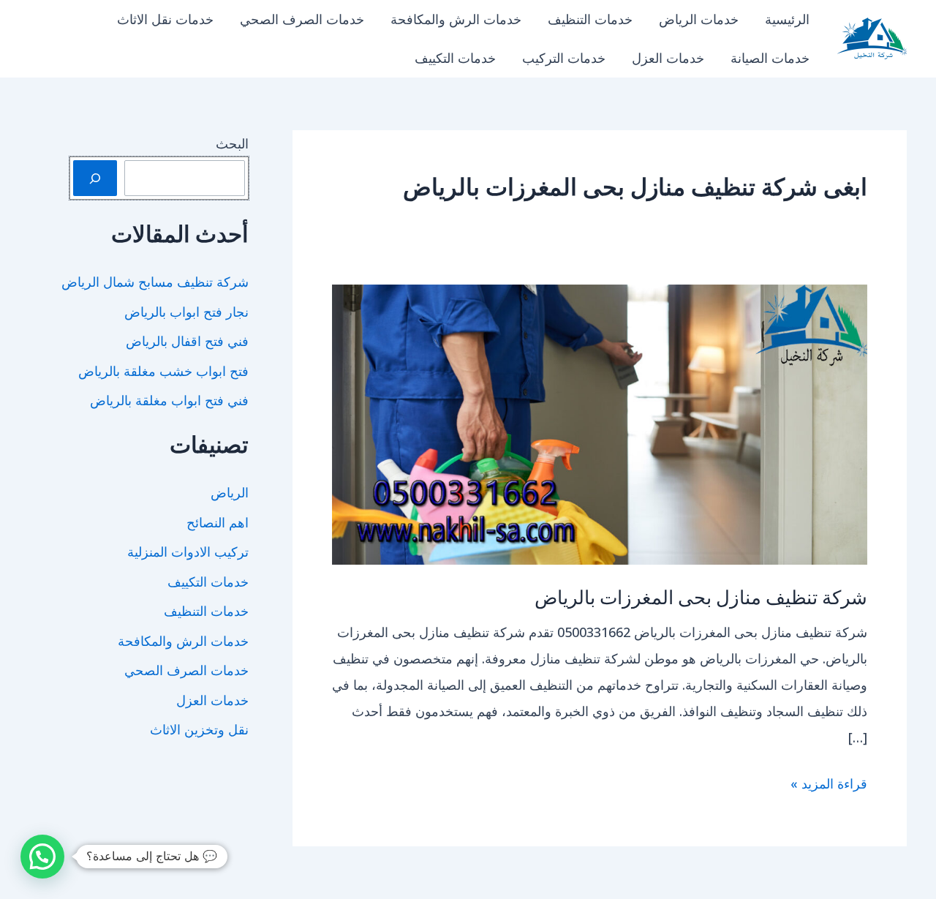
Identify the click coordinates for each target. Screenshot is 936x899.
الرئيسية (787, 19)
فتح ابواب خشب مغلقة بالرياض (163, 371)
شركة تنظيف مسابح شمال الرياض (155, 281)
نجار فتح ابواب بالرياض (186, 311)
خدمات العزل (668, 58)
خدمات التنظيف (590, 19)
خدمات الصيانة (770, 58)
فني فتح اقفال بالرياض (187, 341)
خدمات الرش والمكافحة (455, 19)
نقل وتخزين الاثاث (199, 729)
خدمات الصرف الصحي (302, 19)
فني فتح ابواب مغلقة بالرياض (169, 400)
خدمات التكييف (455, 58)
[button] (42, 857)
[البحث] (95, 178)
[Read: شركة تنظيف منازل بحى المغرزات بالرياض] (599, 423)
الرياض (230, 492)
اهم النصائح (217, 522)
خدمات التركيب (563, 58)
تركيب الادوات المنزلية (188, 551)
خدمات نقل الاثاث (165, 19)
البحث (232, 143)
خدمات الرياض (699, 19)
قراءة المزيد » (828, 785)
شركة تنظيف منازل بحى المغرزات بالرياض (701, 596)
